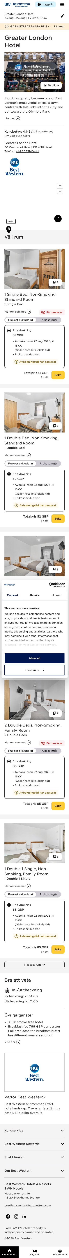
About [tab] (56, 594)
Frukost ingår (48, 319)
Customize (32, 670)
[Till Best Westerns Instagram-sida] (16, 1216)
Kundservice (13, 1130)
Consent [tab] (12, 594)
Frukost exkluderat (20, 319)
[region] (34, 203)
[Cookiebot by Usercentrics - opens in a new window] (49, 585)
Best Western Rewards (21, 1144)
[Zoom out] (60, 191)
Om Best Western (17, 1170)
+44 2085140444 (27, 151)
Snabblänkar (14, 1157)
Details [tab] (34, 594)
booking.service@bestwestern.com (27, 1205)
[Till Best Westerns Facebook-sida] (7, 1216)
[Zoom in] (60, 185)
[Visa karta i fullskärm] (58, 218)
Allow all (34, 657)
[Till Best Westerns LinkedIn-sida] (24, 1216)
